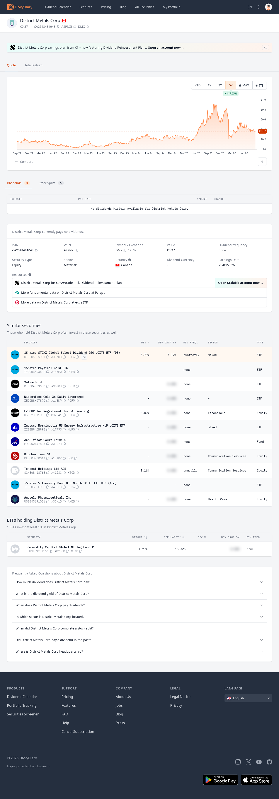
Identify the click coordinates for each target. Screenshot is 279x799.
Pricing (106, 7)
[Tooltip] (129, 260)
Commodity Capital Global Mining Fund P (60, 547)
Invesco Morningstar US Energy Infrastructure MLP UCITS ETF (74, 425)
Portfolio (171, 7)
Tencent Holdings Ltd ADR (45, 468)
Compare (26, 161)
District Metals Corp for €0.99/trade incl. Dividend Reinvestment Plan (71, 283)
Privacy (176, 705)
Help (65, 722)
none (187, 370)
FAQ (64, 714)
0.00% (145, 413)
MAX (245, 85)
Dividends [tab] (17, 183)
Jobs (119, 705)
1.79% (143, 549)
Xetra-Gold (33, 382)
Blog (119, 714)
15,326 (180, 549)
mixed (212, 355)
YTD (198, 85)
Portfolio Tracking (22, 705)
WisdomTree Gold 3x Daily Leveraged (53, 396)
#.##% (171, 384)
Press (120, 722)
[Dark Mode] (258, 7)
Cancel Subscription (77, 731)
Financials (216, 413)
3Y (220, 85)
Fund (260, 442)
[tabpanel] (139, 123)
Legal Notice (180, 696)
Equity (262, 413)
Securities (144, 7)
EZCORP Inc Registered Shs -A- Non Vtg (56, 410)
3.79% (145, 355)
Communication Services (227, 456)
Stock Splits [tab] (50, 183)
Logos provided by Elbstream (28, 766)
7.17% (171, 355)
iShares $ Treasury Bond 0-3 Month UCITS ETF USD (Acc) (70, 482)
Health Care (217, 499)
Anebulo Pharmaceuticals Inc (47, 497)
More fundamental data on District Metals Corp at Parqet (63, 292)
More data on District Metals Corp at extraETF (54, 302)
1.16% (145, 470)
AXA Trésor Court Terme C (45, 439)
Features (86, 7)
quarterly (191, 355)
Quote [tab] (11, 65)
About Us (123, 696)
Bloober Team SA (37, 454)
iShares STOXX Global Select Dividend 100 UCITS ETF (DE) (72, 352)
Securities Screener (23, 714)
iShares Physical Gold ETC (46, 367)
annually (190, 470)
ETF (259, 355)
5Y (230, 86)
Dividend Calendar (57, 7)
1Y (209, 85)
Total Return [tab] (34, 65)
